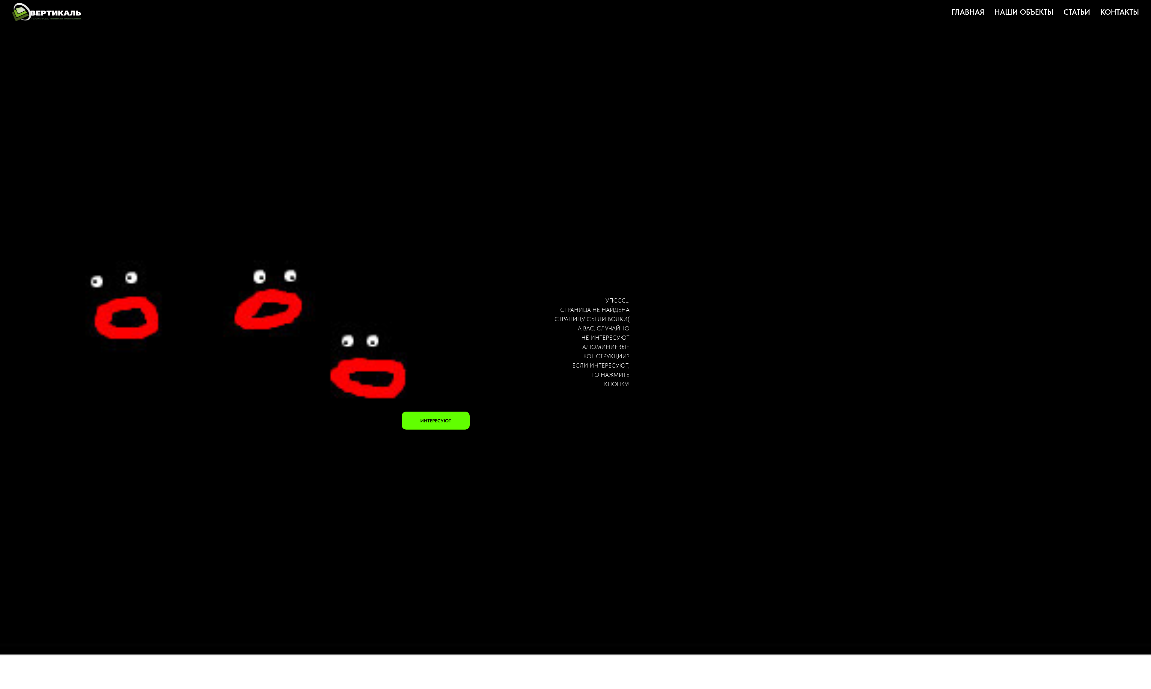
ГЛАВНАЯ (967, 11)
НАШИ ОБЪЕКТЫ (1024, 11)
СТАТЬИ (1076, 11)
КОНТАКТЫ (1119, 11)
